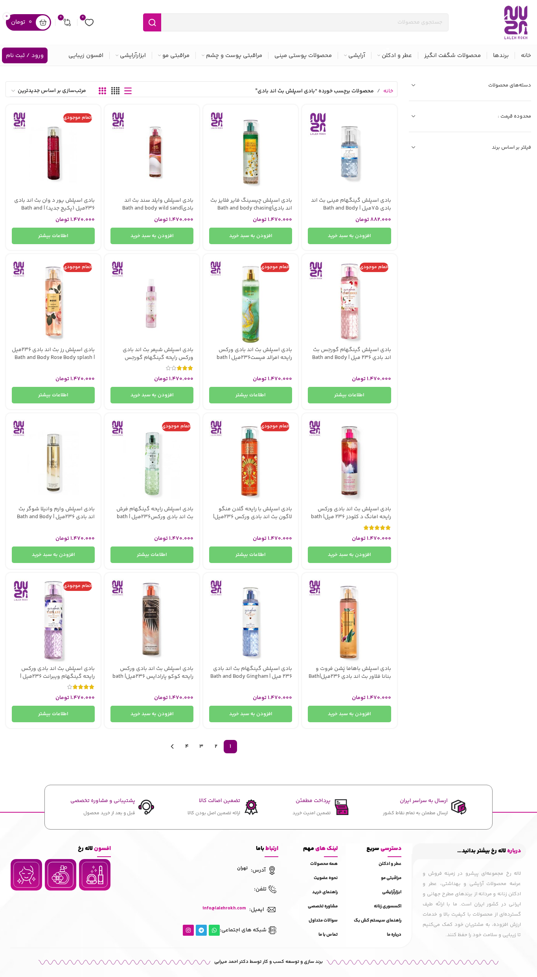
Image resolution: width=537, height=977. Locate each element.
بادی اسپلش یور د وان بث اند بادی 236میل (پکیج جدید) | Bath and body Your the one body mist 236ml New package (54, 212)
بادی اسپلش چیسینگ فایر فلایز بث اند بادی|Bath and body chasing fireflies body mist (251, 208)
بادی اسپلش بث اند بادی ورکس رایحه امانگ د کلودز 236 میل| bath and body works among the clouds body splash (350, 521)
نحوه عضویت (326, 878)
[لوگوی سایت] (515, 22)
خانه (388, 91)
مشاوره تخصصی (323, 906)
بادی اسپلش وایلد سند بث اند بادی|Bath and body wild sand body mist (157, 208)
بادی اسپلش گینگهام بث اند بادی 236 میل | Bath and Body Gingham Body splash (251, 676)
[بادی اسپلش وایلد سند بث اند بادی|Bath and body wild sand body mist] (151, 151)
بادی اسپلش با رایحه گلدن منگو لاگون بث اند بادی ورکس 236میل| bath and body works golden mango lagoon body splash (252, 521)
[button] (349, 236)
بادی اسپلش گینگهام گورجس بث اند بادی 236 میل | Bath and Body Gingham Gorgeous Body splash (351, 358)
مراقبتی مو (391, 878)
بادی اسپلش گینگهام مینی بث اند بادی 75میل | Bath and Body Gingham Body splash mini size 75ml (351, 212)
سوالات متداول (323, 920)
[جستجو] (152, 22)
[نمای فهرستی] (128, 91)
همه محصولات (324, 864)
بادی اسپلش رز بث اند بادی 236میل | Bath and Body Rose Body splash (53, 354)
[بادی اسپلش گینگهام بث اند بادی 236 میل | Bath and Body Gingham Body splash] (250, 620)
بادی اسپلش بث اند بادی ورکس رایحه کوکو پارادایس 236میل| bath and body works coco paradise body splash (152, 680)
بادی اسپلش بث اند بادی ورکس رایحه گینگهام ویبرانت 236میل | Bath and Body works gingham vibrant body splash (57, 680)
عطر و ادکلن (390, 864)
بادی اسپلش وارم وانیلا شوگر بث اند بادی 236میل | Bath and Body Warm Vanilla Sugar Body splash (56, 517)
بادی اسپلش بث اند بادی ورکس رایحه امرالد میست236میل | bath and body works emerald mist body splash (254, 361)
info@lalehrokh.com (224, 908)
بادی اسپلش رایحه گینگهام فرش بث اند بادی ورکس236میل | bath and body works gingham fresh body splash (154, 521)
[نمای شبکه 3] (102, 91)
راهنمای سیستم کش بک (377, 920)
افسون (94, 848)
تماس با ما (328, 934)
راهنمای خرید (325, 892)
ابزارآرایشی (391, 892)
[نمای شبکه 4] (115, 91)
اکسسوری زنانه (387, 906)
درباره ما (394, 934)
